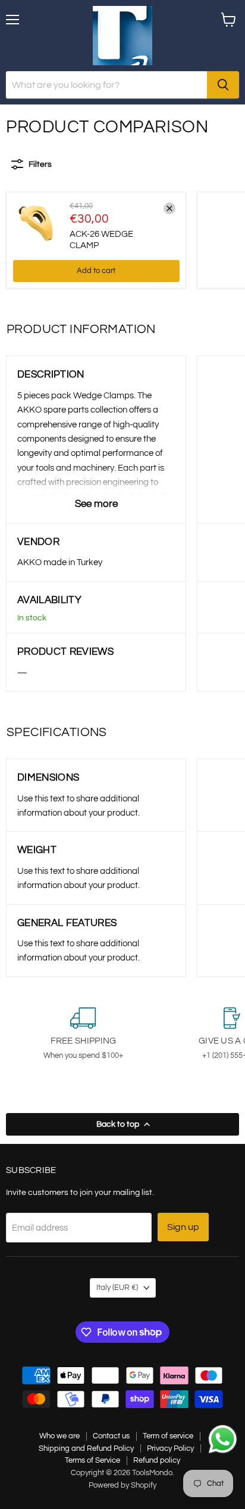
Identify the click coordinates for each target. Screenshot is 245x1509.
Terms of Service (92, 1460)
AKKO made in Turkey (59, 562)
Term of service (168, 1436)
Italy (117, 1287)
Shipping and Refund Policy (86, 1448)
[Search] (223, 85)
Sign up (183, 1227)
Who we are (59, 1436)
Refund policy (156, 1460)
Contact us (111, 1436)
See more (96, 504)
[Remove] (169, 208)
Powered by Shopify (122, 1485)
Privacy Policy (170, 1448)
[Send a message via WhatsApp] (222, 1439)
